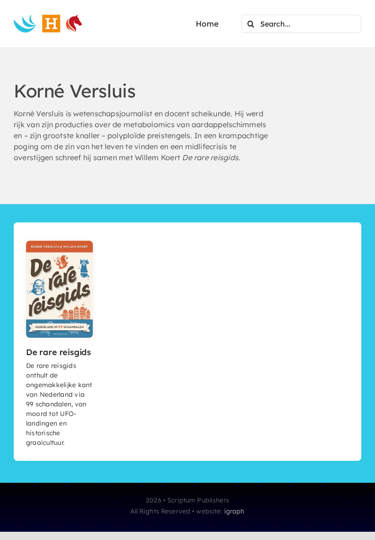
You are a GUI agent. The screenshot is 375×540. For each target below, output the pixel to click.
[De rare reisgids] (59, 244)
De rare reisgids (58, 352)
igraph (234, 511)
